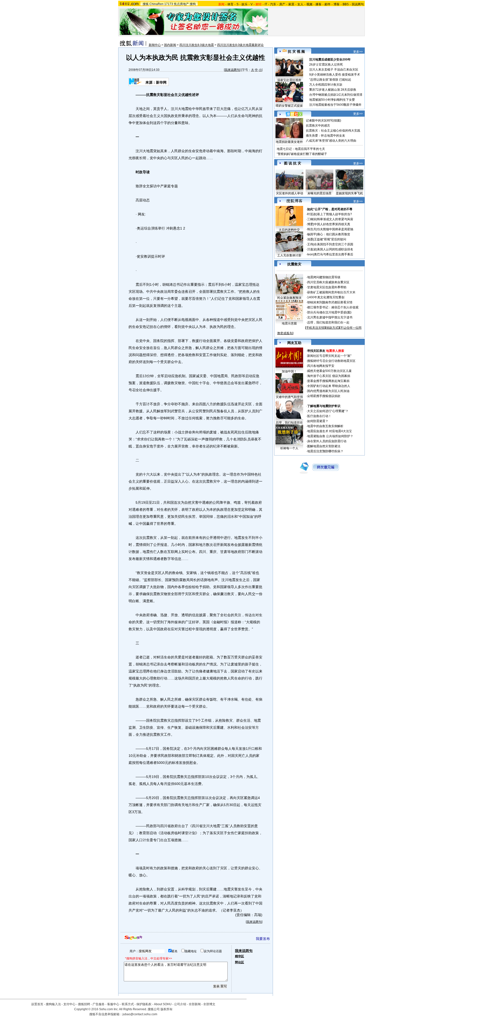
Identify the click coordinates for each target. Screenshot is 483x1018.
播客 (318, 4)
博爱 (310, 224)
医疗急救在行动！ (319, 416)
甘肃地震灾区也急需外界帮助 (326, 287)
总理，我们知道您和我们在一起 (328, 322)
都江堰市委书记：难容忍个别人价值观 (332, 307)
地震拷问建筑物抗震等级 (323, 277)
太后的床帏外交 (289, 230)
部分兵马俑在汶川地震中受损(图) (329, 312)
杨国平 (311, 234)
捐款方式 (332, 327)
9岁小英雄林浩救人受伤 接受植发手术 (334, 74)
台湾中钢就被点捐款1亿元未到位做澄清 (335, 94)
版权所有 (166, 1009)
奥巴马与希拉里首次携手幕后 (333, 254)
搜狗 (193, 4)
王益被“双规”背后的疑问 (330, 239)
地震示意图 (289, 323)
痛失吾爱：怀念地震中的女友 (325, 135)
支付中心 (69, 1004)
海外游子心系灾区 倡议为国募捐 (328, 376)
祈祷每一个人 (289, 448)
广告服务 (99, 1004)
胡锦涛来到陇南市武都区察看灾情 (329, 302)
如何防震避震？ (317, 421)
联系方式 (128, 1004)
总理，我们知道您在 (289, 422)
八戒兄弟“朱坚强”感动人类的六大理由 (331, 140)
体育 (230, 4)
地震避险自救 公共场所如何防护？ (330, 436)
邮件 (328, 4)
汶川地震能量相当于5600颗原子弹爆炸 (335, 104)
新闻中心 (155, 45)
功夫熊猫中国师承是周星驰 (335, 229)
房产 (282, 4)
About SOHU (163, 1004)
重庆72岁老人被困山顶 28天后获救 (332, 89)
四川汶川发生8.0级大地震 (196, 45)
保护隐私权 (143, 1004)
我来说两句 (232, 70)
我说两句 (358, 4)
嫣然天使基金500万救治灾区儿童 (329, 371)
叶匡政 (311, 214)
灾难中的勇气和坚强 (289, 397)
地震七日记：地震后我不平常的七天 (301, 149)
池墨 (310, 239)
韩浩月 (311, 229)
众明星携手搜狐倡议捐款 (323, 396)
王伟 (310, 244)
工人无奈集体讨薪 (289, 255)
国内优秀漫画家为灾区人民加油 (328, 391)
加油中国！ (289, 371)
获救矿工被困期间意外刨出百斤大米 (331, 292)
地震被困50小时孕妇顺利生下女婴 (332, 99)
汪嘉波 (311, 249)
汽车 (273, 4)
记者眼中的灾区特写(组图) (323, 120)
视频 (309, 4)
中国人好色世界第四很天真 (332, 224)
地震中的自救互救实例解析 (325, 426)
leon (310, 254)
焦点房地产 (181, 4)
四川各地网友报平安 (320, 366)
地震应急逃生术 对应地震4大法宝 (329, 431)
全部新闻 (195, 1004)
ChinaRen (156, 4)
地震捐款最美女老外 (289, 142)
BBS (346, 4)
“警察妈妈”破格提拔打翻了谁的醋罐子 (302, 154)
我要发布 (263, 939)
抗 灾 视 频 (296, 51)
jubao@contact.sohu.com (140, 1014)
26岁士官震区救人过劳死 (326, 64)
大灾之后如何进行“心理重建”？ (327, 411)
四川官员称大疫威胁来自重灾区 (328, 282)
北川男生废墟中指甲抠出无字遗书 (329, 317)
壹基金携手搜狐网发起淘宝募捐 (328, 381)
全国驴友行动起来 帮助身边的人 (328, 386)
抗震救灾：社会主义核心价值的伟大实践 (333, 130)
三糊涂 (311, 219)
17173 (168, 4)
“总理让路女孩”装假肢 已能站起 (330, 79)
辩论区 (239, 962)
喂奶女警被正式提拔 (289, 105)
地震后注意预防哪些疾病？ (325, 451)
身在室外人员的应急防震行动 (326, 441)
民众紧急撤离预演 (289, 298)
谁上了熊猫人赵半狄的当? (334, 214)
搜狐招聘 (84, 1004)
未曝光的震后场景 (319, 193)
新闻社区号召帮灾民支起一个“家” (329, 356)
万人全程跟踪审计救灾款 (325, 84)
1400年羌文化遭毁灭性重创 (325, 297)
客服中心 (113, 1004)
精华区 (239, 956)
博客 (337, 4)
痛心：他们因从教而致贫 (333, 234)
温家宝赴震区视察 (289, 80)
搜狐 (146, 4)
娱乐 (245, 4)
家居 (291, 4)
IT (266, 4)
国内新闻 (170, 45)
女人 (300, 4)
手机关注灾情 (315, 327)
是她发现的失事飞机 (349, 193)
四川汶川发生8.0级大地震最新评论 (240, 45)
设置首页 (37, 1004)
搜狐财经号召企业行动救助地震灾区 (331, 361)
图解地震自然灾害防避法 (323, 446)
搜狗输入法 (53, 1004)
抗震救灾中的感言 (318, 125)
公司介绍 (180, 1004)
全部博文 (209, 1004)
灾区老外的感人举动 (289, 193)
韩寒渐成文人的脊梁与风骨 (335, 219)
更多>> (358, 51)
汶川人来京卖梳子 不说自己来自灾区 (333, 69)
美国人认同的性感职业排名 (335, 249)
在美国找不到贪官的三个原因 (333, 244)
